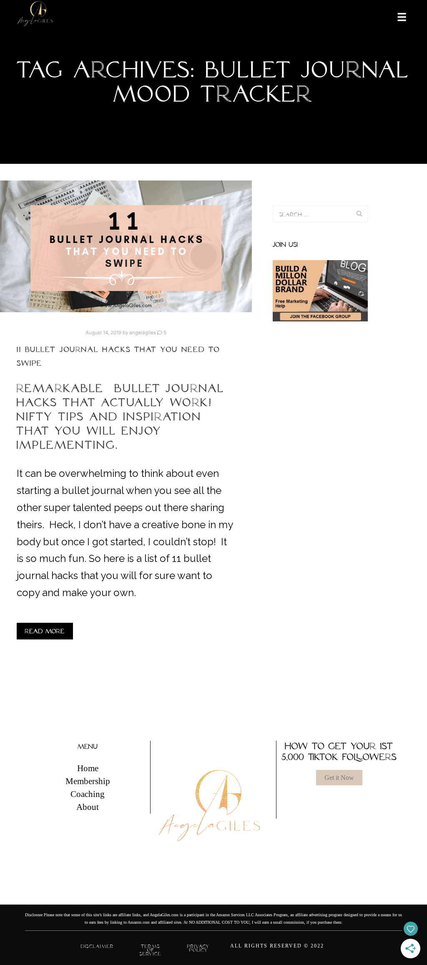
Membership (87, 781)
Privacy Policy (198, 948)
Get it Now (339, 777)
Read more (45, 631)
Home (87, 768)
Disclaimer (97, 946)
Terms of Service (150, 950)
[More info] (396, 16)
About (87, 807)
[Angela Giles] (35, 16)
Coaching (87, 794)
